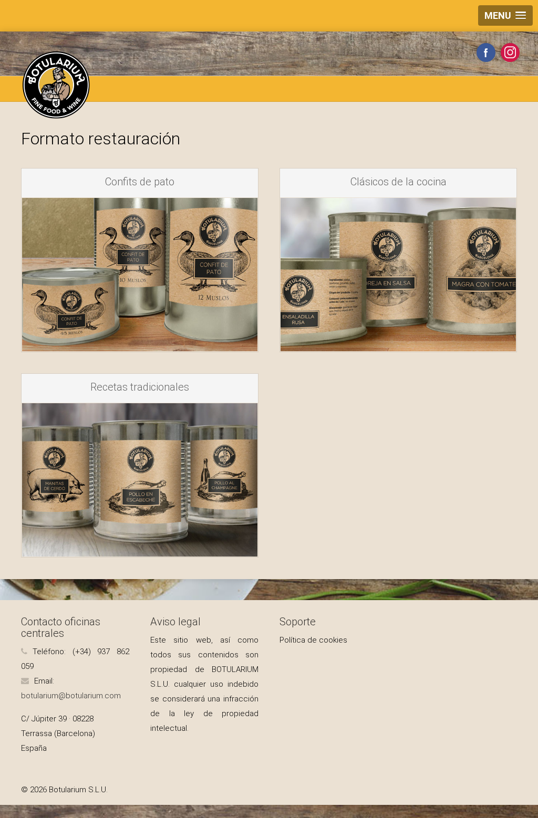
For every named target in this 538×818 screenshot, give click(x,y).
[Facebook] (486, 52)
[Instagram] (510, 52)
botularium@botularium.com (71, 695)
